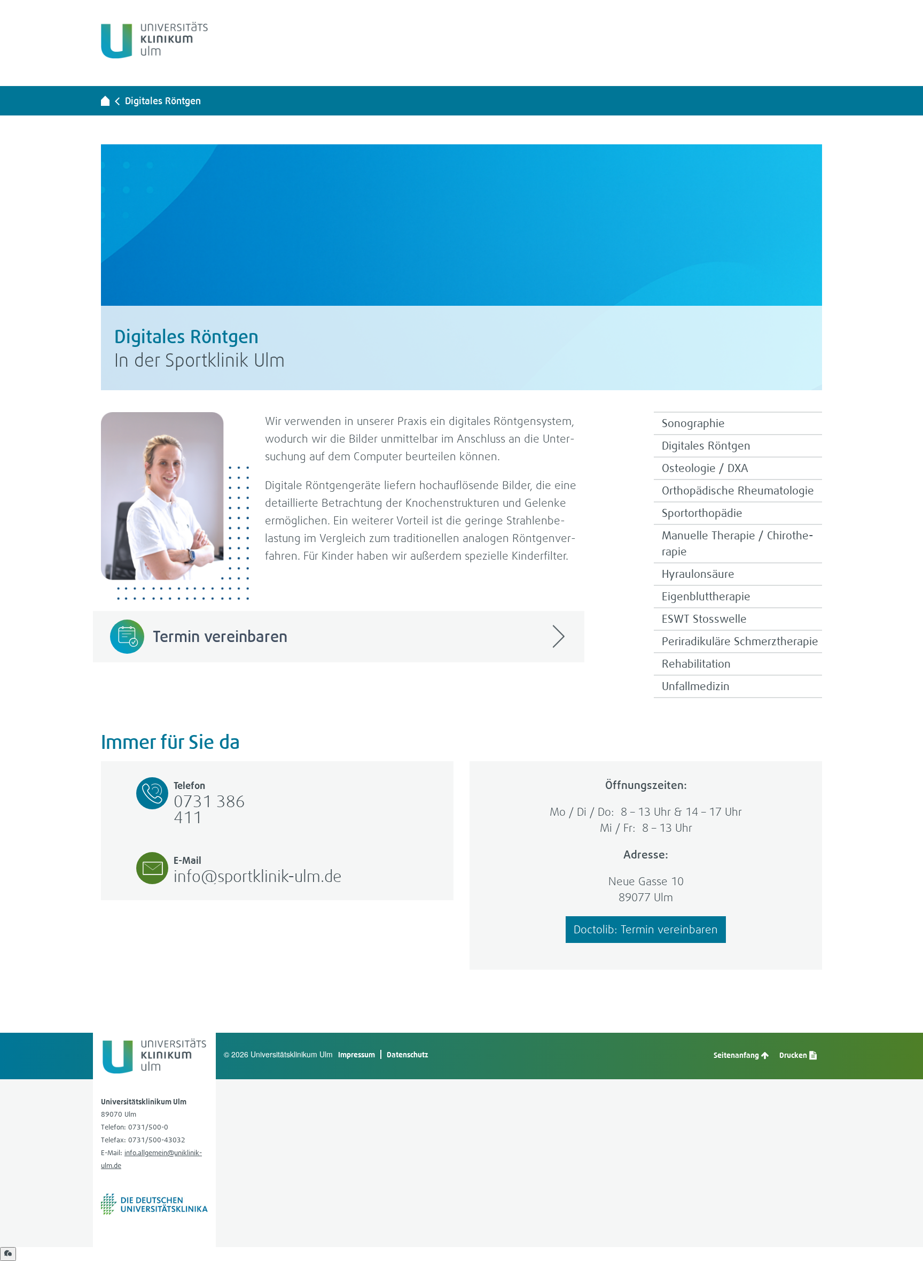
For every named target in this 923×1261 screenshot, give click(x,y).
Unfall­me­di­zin (696, 686)
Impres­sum (356, 1054)
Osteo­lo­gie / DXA (705, 468)
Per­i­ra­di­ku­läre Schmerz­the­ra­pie (740, 641)
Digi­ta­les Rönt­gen (163, 100)
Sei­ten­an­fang (737, 1054)
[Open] (8, 1254)
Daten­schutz (407, 1054)
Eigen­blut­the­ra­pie (706, 596)
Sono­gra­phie (693, 423)
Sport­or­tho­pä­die (702, 513)
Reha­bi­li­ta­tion (696, 663)
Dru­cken (794, 1054)
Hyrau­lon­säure (698, 574)
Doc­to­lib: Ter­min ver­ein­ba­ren (646, 929)
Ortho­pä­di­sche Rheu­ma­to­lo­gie (738, 490)
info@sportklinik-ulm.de (258, 876)
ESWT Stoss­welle (704, 618)
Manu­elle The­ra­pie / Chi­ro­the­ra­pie (738, 543)
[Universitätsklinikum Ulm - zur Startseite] (105, 100)
